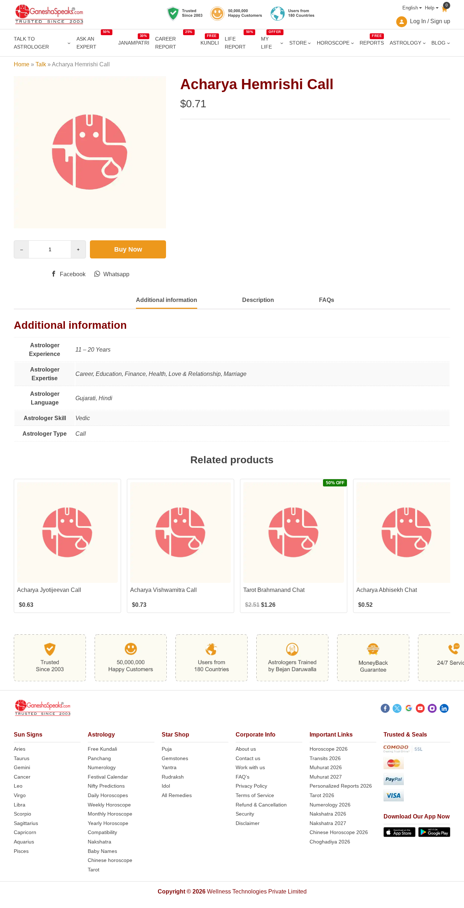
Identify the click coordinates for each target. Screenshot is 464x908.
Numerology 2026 (330, 805)
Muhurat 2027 (326, 777)
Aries (19, 749)
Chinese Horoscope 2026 (339, 832)
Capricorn (25, 832)
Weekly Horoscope (109, 805)
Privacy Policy (251, 786)
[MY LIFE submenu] (281, 43)
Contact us (248, 758)
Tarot (93, 869)
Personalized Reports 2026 (341, 786)
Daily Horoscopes (108, 795)
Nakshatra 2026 (328, 814)
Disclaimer (248, 823)
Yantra (169, 767)
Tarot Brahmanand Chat (273, 590)
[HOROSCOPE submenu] (352, 43)
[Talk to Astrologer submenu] (69, 43)
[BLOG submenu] (448, 43)
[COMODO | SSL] (417, 750)
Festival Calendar (108, 777)
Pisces (21, 851)
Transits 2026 (325, 758)
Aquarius (24, 842)
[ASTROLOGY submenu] (424, 43)
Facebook (72, 274)
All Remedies (177, 795)
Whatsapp (115, 274)
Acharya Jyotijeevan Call (49, 590)
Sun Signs (28, 734)
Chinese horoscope (110, 860)
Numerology (102, 767)
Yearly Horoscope (108, 823)
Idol (166, 786)
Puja (167, 749)
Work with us (250, 767)
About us (246, 749)
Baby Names (102, 851)
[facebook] (385, 709)
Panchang (99, 758)
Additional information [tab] (166, 300)
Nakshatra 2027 (328, 823)
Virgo (20, 795)
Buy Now (128, 249)
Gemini (22, 767)
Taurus (21, 758)
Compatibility (102, 832)
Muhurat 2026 (326, 767)
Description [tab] (258, 300)
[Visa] (417, 796)
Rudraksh (173, 777)
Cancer (22, 777)
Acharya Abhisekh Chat (386, 590)
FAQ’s (242, 777)
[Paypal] (417, 780)
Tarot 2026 (322, 795)
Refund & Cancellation (261, 805)
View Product (67, 576)
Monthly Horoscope (110, 814)
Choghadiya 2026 (330, 842)
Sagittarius (26, 823)
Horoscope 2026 (329, 749)
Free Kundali (102, 749)
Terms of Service (255, 795)
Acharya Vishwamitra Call (163, 590)
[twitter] (397, 709)
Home (21, 64)
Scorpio (22, 814)
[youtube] (420, 709)
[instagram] (432, 709)
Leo (18, 786)
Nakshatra (99, 842)
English (410, 8)
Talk (41, 64)
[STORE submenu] (309, 43)
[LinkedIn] (444, 709)
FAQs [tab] (326, 300)
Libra (19, 805)
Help (429, 8)
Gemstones (175, 758)
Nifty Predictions (106, 786)
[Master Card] (417, 764)
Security (245, 814)
